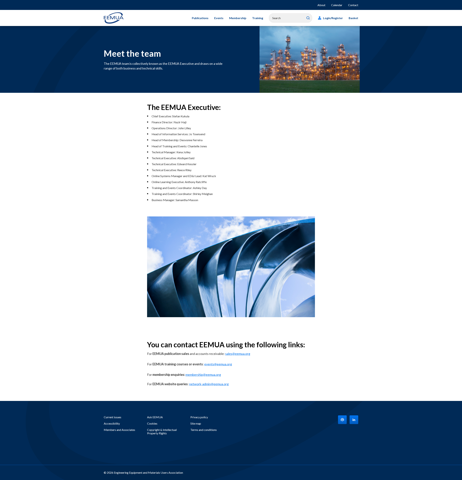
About (321, 5)
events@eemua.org (218, 364)
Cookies (152, 423)
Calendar (336, 5)
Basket (353, 18)
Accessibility (112, 423)
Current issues (112, 417)
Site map (195, 423)
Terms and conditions (203, 429)
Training (257, 18)
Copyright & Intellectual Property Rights (162, 431)
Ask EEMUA (155, 417)
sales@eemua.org (237, 354)
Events (218, 18)
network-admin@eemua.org (209, 384)
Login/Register (333, 18)
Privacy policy (199, 417)
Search (308, 18)
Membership (237, 18)
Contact (353, 5)
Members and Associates (119, 429)
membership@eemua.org (203, 375)
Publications (200, 18)
